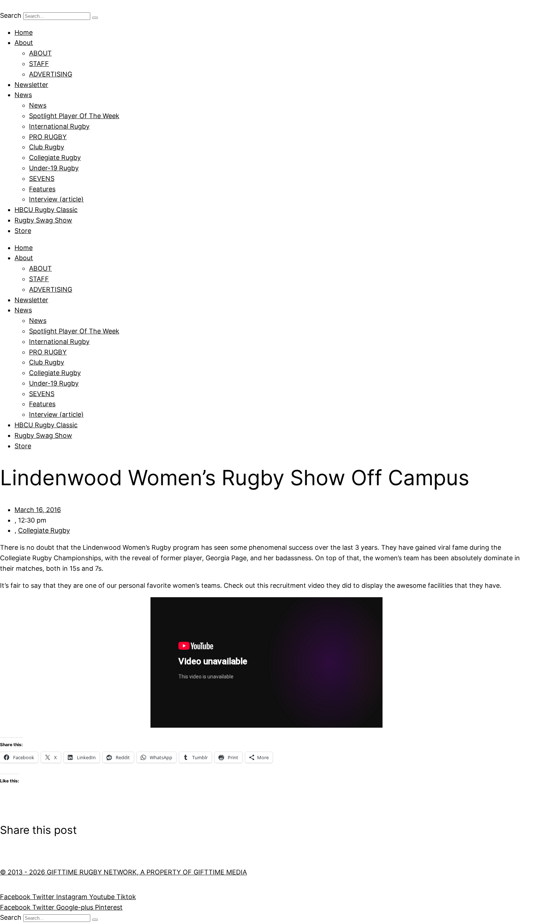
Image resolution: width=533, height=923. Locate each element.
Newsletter (31, 84)
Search (10, 15)
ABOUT (40, 53)
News (23, 95)
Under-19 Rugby (54, 168)
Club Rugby (46, 147)
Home (24, 32)
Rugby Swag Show (43, 220)
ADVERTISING (50, 74)
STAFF (39, 63)
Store (23, 230)
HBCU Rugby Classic (46, 209)
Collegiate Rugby (55, 157)
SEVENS (41, 178)
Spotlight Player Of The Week (74, 116)
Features (42, 189)
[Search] (95, 18)
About (24, 42)
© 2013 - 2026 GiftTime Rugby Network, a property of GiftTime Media (123, 872)
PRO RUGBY (48, 137)
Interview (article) (56, 199)
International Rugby (59, 126)
